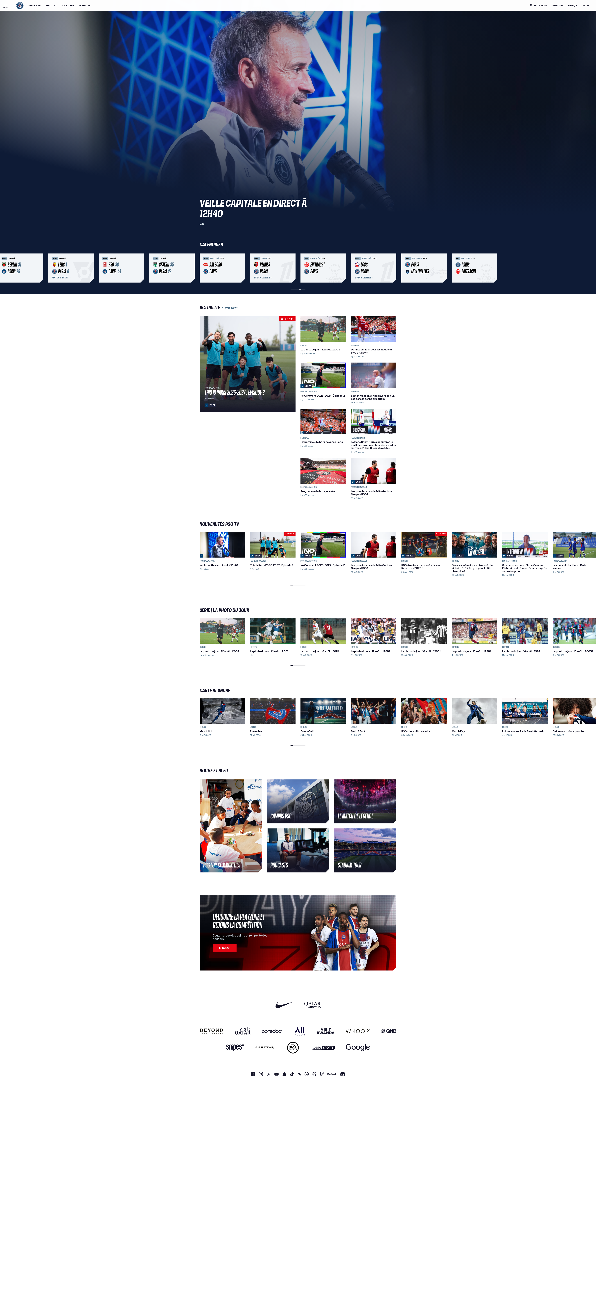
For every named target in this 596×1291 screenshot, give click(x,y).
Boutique (572, 5)
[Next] (392, 268)
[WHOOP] (358, 1031)
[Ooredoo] (272, 1031)
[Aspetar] (264, 1047)
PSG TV (51, 6)
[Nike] (284, 1005)
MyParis (85, 6)
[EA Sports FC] (293, 1047)
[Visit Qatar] (243, 1031)
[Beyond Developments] (212, 1031)
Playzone (67, 6)
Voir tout (231, 308)
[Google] (358, 1047)
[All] (299, 1031)
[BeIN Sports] (323, 1047)
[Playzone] (225, 948)
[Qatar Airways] (312, 1005)
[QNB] (388, 1031)
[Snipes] (235, 1047)
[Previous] (203, 268)
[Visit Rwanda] (325, 1031)
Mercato (35, 6)
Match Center (60, 277)
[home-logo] (20, 5)
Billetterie (558, 5)
